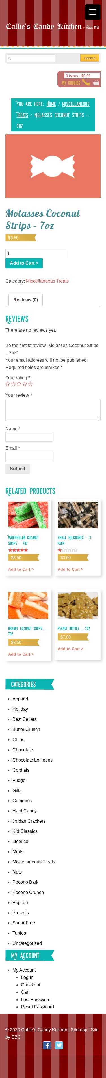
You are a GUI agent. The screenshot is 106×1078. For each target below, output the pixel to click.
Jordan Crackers (29, 821)
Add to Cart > (24, 263)
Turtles (19, 933)
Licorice (20, 841)
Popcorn (20, 902)
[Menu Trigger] (93, 12)
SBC (16, 1037)
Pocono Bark (25, 882)
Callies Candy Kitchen (53, 31)
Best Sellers (24, 719)
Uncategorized (27, 943)
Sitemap (79, 1029)
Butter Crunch (26, 729)
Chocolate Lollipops (32, 760)
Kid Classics (25, 831)
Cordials (20, 770)
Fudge (18, 780)
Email (12, 448)
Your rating (17, 377)
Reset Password (37, 1006)
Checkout (30, 984)
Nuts (17, 872)
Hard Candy (24, 810)
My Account (24, 970)
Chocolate (22, 749)
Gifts (16, 790)
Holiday (20, 709)
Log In (27, 977)
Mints (17, 851)
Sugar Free (23, 922)
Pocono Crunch (28, 892)
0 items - (78, 76)
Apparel (20, 699)
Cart (25, 992)
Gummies (22, 800)
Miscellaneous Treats (47, 281)
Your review (18, 395)
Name (12, 428)
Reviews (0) (25, 299)
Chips (18, 739)
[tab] (25, 300)
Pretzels (20, 912)
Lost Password (36, 999)
